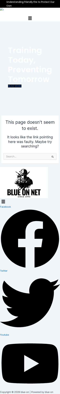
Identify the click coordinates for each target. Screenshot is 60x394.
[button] (30, 18)
